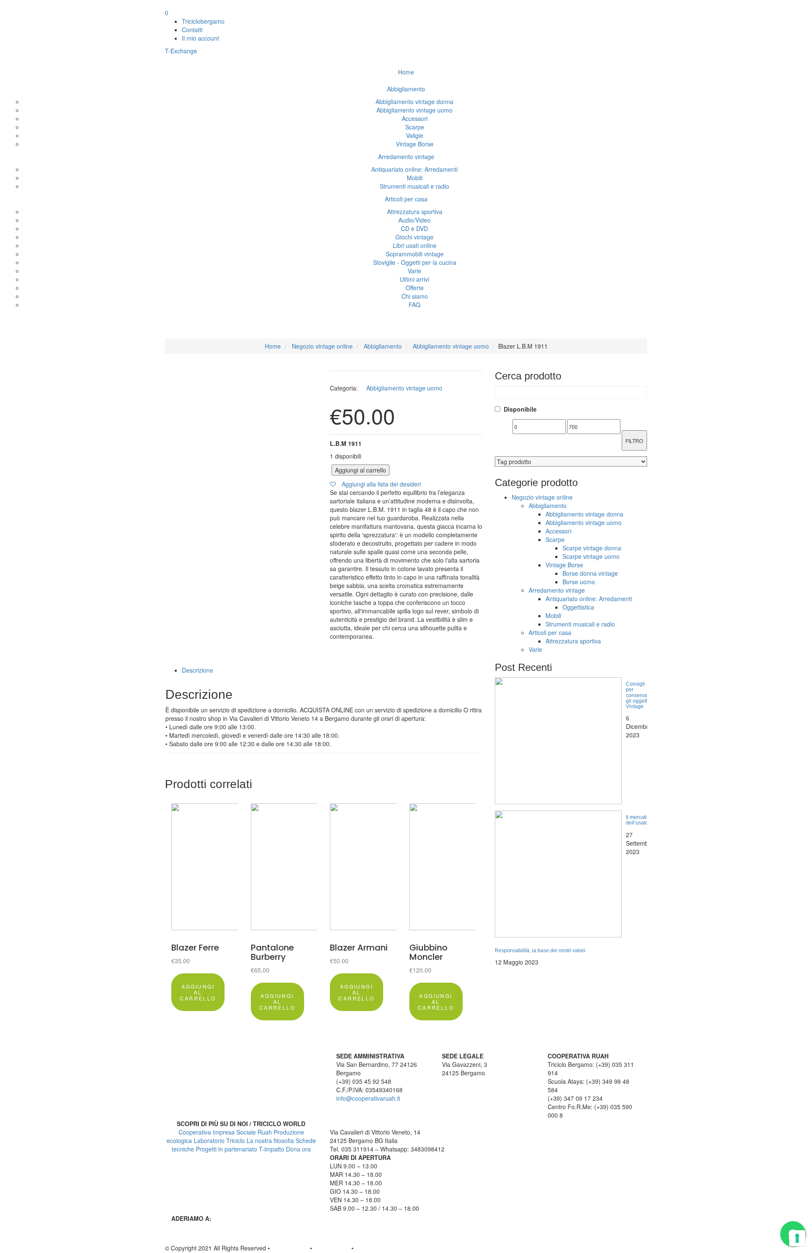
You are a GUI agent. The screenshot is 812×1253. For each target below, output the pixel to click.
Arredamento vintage (406, 156)
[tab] (332, 670)
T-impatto (271, 1149)
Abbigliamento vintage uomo (414, 110)
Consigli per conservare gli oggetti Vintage (639, 695)
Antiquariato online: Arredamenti (414, 169)
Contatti (192, 29)
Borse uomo (578, 581)
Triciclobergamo (203, 21)
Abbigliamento (406, 89)
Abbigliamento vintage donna (414, 101)
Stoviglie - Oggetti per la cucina (414, 262)
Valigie (414, 135)
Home (406, 72)
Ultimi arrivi (414, 279)
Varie (414, 271)
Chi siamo (414, 296)
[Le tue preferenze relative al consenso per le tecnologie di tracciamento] (797, 1238)
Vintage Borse (414, 144)
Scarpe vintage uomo (591, 556)
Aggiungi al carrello (360, 470)
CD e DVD (414, 228)
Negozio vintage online (322, 346)
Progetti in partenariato (226, 1149)
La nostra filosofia (270, 1140)
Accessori (415, 118)
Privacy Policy (290, 1248)
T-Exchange (182, 51)
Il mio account (200, 38)
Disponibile (520, 409)
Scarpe (414, 127)
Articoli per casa (406, 199)
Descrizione (197, 670)
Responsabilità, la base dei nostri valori (540, 950)
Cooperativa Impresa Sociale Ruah (225, 1132)
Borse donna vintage (590, 573)
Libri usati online (414, 245)
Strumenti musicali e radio (414, 186)
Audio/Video (414, 220)
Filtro (634, 440)
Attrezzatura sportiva (414, 211)
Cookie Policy (332, 1248)
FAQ (414, 304)
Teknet (364, 1248)
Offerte (415, 287)
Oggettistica (578, 607)
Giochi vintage (414, 237)
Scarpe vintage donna (591, 548)
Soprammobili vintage (415, 254)
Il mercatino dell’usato (639, 820)
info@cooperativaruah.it (368, 1098)
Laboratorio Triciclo (219, 1140)
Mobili (414, 177)
